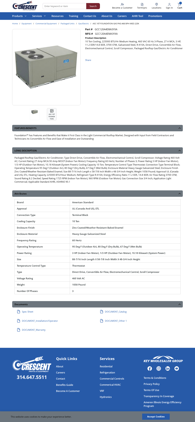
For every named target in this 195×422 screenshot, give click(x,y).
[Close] (177, 417)
